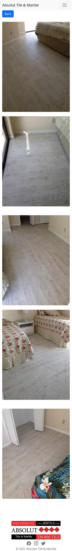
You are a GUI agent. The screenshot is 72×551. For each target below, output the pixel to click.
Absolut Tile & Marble (20, 5)
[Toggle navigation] (64, 5)
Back (8, 14)
